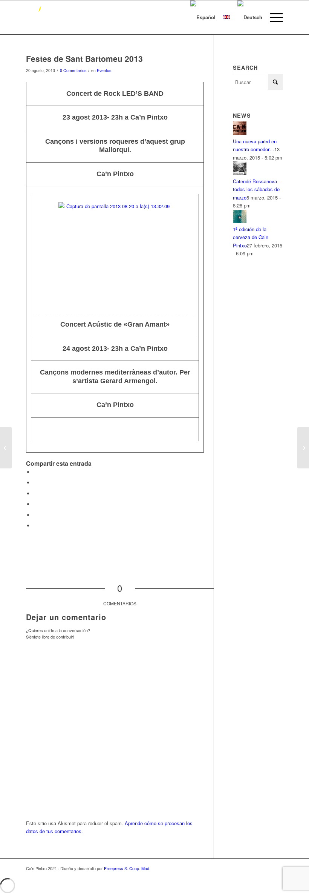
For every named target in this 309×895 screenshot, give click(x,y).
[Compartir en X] (35, 482)
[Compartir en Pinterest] (35, 493)
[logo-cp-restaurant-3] (38, 17)
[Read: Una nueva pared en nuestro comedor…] (239, 133)
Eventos (104, 70)
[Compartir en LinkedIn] (35, 504)
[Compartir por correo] (35, 525)
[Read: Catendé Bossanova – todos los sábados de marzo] (239, 173)
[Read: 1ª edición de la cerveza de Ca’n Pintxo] (239, 221)
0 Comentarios (73, 70)
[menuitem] (272, 17)
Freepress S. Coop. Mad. (127, 868)
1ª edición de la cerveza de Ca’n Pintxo (250, 237)
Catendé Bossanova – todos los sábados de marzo (257, 189)
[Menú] (272, 17)
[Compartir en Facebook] (35, 472)
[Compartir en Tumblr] (35, 515)
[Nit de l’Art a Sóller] (6, 447)
